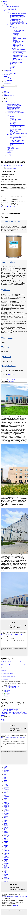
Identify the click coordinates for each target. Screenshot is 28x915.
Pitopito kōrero (7, 70)
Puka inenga (10, 24)
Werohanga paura (17, 59)
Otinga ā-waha (13, 60)
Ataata (5, 76)
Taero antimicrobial (18, 55)
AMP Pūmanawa (13, 709)
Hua (5, 10)
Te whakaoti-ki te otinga (16, 62)
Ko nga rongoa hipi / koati (16, 17)
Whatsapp (5, 720)
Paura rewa (12, 66)
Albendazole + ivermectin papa (12, 713)
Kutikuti (12, 67)
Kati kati (15, 28)
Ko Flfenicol (16, 33)
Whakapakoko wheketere (13, 6)
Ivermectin (15, 34)
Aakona (15, 27)
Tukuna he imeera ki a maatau (8, 206)
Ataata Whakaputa (11, 78)
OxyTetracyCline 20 (6, 710)
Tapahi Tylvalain (17, 44)
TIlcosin (15, 40)
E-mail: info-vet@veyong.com (11, 686)
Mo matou (6, 5)
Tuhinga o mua (10, 71)
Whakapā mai (7, 83)
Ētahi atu (12, 69)
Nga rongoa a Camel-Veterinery (18, 13)
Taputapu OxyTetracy (16, 710)
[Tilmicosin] (3, 667)
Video (8, 77)
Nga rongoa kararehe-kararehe (17, 16)
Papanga (6, 709)
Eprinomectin (16, 31)
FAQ (5, 81)
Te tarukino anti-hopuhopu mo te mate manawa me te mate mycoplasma (19, 51)
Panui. (2, 706)
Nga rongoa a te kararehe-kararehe (18, 23)
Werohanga (13, 48)
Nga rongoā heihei (14, 20)
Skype (2, 719)
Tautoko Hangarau (11, 9)
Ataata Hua (9, 80)
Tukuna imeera (4, 717)
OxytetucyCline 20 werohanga (8, 712)
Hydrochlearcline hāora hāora (17, 125)
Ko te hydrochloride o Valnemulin (18, 46)
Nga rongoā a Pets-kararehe (17, 22)
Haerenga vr (7, 74)
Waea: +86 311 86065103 (10, 688)
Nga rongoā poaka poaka (16, 19)
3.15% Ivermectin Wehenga (12, 379)
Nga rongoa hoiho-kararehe (16, 15)
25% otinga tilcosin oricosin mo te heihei (13, 665)
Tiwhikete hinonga (11, 8)
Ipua (11, 26)
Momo (8, 12)
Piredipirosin (16, 42)
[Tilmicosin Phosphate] (7, 673)
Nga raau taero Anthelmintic (20, 53)
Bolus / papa (13, 63)
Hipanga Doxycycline (18, 30)
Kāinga (5, 4)
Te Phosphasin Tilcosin (18, 41)
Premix (11, 65)
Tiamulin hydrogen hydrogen (20, 38)
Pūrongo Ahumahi (11, 73)
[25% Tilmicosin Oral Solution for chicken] (11, 661)
